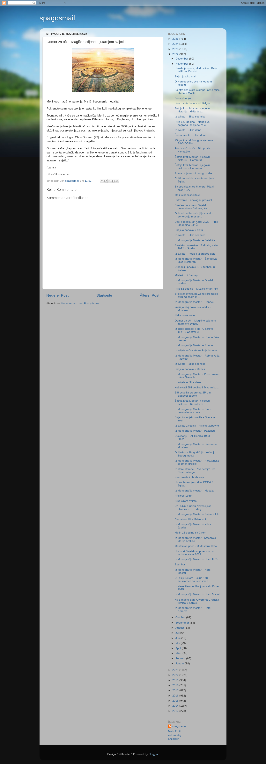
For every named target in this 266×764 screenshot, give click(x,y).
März (178, 653)
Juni (178, 638)
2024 (175, 43)
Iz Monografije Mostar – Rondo (194, 345)
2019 (175, 680)
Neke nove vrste (185, 315)
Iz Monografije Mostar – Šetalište (195, 240)
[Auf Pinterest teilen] (117, 181)
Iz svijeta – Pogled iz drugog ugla (195, 253)
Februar (180, 658)
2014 (175, 705)
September (182, 622)
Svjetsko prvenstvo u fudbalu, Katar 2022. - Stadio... (196, 247)
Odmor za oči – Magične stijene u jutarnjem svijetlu (195, 322)
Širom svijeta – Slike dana (190, 135)
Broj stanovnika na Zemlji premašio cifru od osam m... (196, 295)
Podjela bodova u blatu (189, 230)
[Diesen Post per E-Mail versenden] (102, 181)
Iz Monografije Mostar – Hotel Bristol (197, 594)
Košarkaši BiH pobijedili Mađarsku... (197, 387)
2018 (175, 685)
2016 (175, 695)
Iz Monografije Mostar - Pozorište (195, 430)
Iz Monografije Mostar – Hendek (194, 302)
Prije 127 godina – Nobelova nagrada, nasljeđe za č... (192, 123)
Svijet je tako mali (185, 76)
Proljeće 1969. (183, 495)
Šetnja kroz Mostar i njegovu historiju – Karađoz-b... (192, 402)
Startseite (104, 295)
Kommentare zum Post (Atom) (80, 303)
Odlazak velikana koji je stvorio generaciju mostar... (193, 215)
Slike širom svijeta (186, 500)
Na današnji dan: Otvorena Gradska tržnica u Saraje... (197, 601)
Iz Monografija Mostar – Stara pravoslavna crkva (193, 411)
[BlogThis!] (106, 181)
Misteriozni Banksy (186, 275)
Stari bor (180, 564)
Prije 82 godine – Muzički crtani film (196, 288)
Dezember (182, 58)
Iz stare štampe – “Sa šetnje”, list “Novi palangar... (195, 471)
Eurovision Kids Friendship (191, 519)
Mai (178, 643)
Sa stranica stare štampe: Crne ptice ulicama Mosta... (197, 91)
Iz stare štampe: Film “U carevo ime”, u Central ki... (194, 330)
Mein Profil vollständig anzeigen (174, 735)
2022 (175, 54)
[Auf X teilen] (109, 181)
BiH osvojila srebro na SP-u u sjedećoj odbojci (193, 394)
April (178, 648)
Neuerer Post (57, 295)
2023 (175, 49)
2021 (175, 669)
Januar (180, 663)
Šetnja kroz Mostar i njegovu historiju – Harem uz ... (192, 158)
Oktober (180, 617)
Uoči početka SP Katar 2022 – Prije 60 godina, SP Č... (196, 223)
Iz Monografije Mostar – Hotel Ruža (196, 559)
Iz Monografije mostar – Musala (194, 490)
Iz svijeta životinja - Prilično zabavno (197, 425)
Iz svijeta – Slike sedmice (190, 116)
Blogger (153, 754)
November (182, 63)
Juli (177, 632)
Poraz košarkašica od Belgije (192, 103)
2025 (175, 38)
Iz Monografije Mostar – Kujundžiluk (197, 514)
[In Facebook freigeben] (113, 181)
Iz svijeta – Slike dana (188, 130)
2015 (175, 700)
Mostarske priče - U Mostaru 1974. (196, 546)
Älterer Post (149, 295)
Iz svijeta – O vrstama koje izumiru (196, 350)
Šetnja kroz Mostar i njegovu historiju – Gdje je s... (192, 110)
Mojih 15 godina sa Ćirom (190, 532)
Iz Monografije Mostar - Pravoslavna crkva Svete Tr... (197, 376)
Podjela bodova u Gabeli (190, 369)
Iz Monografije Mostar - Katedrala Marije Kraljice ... (195, 539)
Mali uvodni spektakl (187, 195)
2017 (175, 690)
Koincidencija (183, 98)
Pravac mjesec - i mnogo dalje (193, 173)
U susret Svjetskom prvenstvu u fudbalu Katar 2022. (194, 553)
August (180, 627)
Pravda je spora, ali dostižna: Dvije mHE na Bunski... (196, 70)
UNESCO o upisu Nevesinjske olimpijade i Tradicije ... (193, 508)
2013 (175, 711)
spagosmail (57, 18)
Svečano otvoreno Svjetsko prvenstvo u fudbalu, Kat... (192, 207)
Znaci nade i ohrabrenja (189, 477)
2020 (175, 675)
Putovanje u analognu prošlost (193, 200)
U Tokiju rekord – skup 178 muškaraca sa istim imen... (193, 580)
